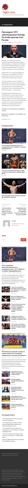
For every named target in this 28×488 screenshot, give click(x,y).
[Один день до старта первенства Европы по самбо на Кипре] (6, 376)
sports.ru (9, 119)
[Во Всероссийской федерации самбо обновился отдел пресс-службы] (6, 392)
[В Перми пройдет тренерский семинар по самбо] (6, 384)
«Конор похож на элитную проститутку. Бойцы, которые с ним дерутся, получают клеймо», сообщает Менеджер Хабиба (18, 308)
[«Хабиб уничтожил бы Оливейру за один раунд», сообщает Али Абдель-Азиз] (6, 321)
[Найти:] (14, 239)
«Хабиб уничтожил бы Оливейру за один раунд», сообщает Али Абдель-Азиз (18, 318)
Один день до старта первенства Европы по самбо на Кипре (17, 373)
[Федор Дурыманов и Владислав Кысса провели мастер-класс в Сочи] (6, 401)
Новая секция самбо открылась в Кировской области (17, 406)
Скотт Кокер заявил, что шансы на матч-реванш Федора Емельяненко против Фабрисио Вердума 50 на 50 (12, 424)
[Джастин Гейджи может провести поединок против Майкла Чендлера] (14, 194)
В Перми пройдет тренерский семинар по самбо (17, 381)
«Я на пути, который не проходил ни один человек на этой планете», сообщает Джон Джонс (13, 172)
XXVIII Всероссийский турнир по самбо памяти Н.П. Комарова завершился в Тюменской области (14, 353)
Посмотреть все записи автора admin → (18, 224)
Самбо (3, 349)
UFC (2, 29)
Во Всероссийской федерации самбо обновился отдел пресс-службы (17, 389)
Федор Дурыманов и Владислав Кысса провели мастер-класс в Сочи (18, 398)
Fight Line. (9, 12)
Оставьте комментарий (17, 42)
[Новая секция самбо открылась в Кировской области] (6, 409)
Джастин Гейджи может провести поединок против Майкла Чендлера (13, 196)
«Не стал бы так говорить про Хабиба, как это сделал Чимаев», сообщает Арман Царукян (18, 326)
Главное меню (8, 24)
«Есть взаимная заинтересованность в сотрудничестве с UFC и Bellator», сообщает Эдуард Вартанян (14, 147)
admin (10, 42)
